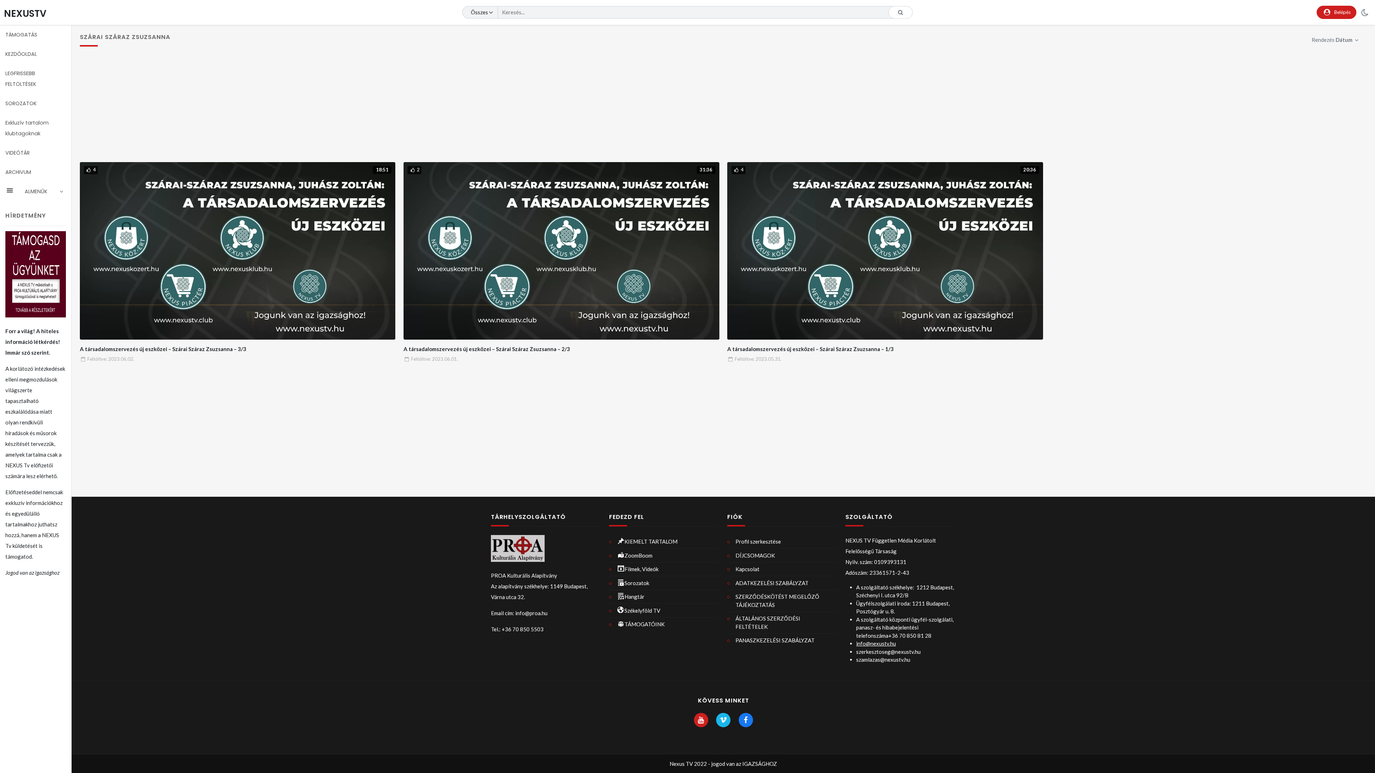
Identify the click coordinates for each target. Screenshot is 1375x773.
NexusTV (25, 13)
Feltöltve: (110, 359)
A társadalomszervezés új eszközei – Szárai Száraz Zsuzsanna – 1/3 (810, 349)
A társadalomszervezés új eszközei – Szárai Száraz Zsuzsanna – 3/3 (163, 349)
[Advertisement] (723, 108)
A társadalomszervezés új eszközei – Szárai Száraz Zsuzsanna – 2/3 (487, 349)
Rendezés (1332, 40)
